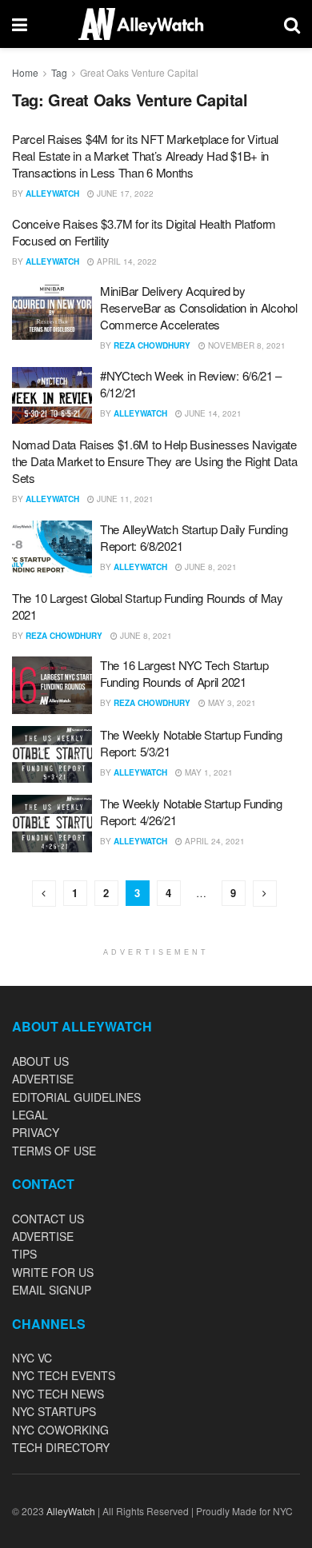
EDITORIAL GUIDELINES (76, 1097)
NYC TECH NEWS (58, 1394)
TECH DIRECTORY (61, 1447)
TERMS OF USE (54, 1151)
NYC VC (32, 1358)
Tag (59, 72)
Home (25, 72)
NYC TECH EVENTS (63, 1375)
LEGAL (30, 1115)
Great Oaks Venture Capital (139, 72)
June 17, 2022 (124, 193)
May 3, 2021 (231, 702)
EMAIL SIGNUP (51, 1290)
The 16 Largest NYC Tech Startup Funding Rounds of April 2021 (184, 673)
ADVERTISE (43, 1079)
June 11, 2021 (124, 499)
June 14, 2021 (212, 413)
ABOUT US (40, 1061)
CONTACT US (48, 1219)
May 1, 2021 (207, 772)
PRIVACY (35, 1132)
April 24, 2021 (213, 841)
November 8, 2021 (246, 345)
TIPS (24, 1254)
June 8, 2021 (209, 567)
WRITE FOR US (53, 1272)
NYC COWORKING (60, 1430)
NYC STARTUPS (54, 1411)
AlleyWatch (52, 193)
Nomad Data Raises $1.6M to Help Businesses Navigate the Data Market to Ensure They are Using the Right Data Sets (155, 461)
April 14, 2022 (125, 261)
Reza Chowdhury (152, 345)
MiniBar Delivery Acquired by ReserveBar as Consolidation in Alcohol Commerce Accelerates (199, 307)
